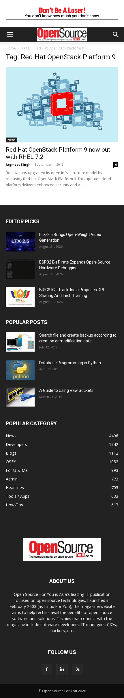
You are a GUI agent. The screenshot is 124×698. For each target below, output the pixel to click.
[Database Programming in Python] (20, 370)
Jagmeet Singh (18, 164)
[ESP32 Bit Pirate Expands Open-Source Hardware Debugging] (20, 269)
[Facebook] (46, 669)
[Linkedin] (62, 669)
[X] (77, 669)
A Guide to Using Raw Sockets (66, 390)
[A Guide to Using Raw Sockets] (20, 397)
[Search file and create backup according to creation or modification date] (20, 342)
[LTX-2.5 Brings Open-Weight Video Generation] (20, 241)
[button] (10, 34)
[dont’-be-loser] (62, 21)
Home (11, 48)
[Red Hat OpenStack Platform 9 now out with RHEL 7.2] (62, 104)
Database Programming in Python (70, 363)
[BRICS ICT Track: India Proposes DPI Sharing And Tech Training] (20, 297)
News (11, 140)
